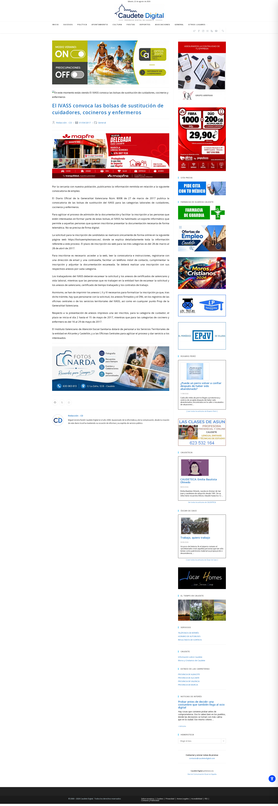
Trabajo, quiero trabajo (195, 537)
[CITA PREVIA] (202, 188)
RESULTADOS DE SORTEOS (190, 639)
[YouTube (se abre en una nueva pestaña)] (207, 30)
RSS (206, 798)
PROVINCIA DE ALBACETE (189, 674)
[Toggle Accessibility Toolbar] (272, 778)
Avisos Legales (183, 798)
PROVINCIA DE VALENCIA (189, 681)
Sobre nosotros (147, 798)
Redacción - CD (64, 122)
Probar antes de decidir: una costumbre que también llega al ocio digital (201, 704)
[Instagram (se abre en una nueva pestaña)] (203, 30)
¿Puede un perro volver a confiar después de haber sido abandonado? (200, 386)
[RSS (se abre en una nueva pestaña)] (212, 30)
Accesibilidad (196, 798)
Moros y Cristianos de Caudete (191, 660)
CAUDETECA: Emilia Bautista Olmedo (198, 481)
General (102, 122)
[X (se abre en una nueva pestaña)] (194, 30)
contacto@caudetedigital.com (202, 758)
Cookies (160, 798)
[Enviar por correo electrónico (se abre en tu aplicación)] (216, 30)
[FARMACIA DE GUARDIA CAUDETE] (202, 212)
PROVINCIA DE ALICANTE (188, 677)
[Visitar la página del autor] (58, 419)
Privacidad (170, 798)
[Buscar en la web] (223, 30)
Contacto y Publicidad (150, 800)
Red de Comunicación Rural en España (202, 774)
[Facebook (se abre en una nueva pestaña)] (199, 30)
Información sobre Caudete (190, 657)
